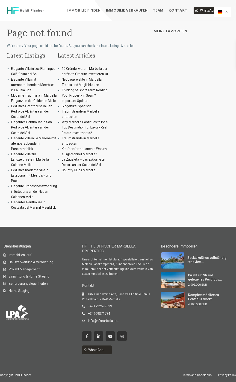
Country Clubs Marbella (78, 170)
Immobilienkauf (20, 255)
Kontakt (178, 10)
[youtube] (110, 336)
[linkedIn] (98, 336)
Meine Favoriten (170, 31)
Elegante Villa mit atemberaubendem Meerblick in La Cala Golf (32, 85)
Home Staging (19, 291)
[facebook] (86, 336)
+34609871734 (99, 313)
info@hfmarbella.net (103, 321)
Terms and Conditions (197, 375)
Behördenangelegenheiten (28, 283)
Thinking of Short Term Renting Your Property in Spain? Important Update (84, 95)
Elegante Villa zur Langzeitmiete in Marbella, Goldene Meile (30, 159)
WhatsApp (207, 10)
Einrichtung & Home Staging (29, 276)
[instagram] (122, 336)
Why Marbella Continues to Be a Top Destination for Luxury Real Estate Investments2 (85, 127)
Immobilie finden (84, 10)
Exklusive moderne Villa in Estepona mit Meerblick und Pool (31, 175)
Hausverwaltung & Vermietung (31, 262)
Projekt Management (24, 269)
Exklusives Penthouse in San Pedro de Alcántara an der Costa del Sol (31, 111)
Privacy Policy (227, 375)
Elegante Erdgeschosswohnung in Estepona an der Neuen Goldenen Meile (34, 191)
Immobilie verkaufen (127, 10)
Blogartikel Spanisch (76, 106)
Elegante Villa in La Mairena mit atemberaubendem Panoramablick (33, 143)
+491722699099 (100, 306)
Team (158, 10)
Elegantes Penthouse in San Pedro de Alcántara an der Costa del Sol (31, 127)
